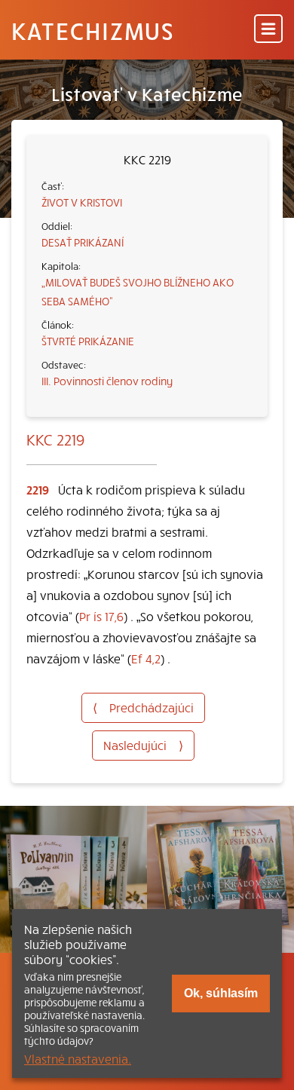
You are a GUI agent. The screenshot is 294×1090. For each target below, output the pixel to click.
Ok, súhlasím (221, 993)
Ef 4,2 (146, 658)
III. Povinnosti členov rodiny (107, 380)
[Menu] (268, 29)
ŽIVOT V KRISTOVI (81, 202)
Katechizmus (92, 30)
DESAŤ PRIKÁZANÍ (82, 242)
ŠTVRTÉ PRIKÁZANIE (87, 341)
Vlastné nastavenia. (77, 1058)
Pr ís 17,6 (101, 615)
